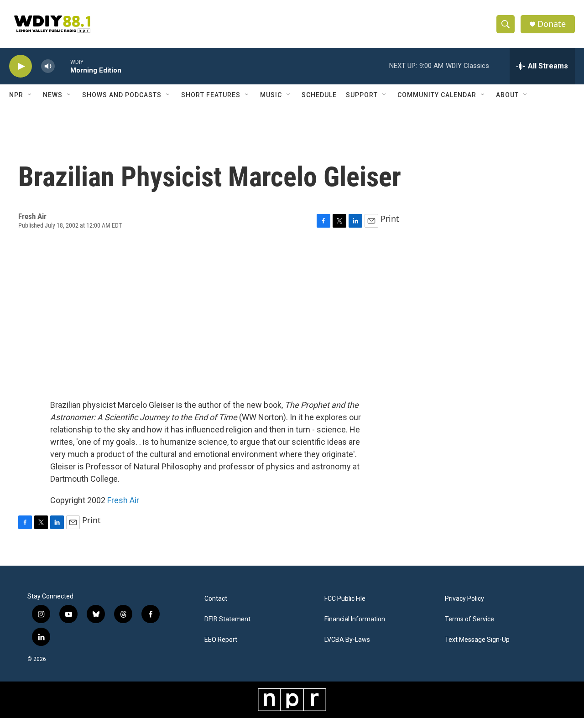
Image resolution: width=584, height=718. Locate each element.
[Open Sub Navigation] (30, 95)
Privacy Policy (464, 598)
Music (271, 95)
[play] (20, 66)
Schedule (319, 95)
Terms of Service (469, 619)
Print (390, 218)
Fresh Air (123, 500)
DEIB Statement (227, 619)
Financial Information (354, 619)
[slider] (62, 66)
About (507, 95)
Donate (551, 24)
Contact (215, 598)
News (53, 95)
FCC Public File (344, 598)
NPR (16, 95)
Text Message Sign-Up (477, 639)
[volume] (48, 66)
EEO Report (220, 639)
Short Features (210, 95)
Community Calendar (436, 95)
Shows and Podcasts (122, 95)
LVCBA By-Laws (347, 639)
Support (362, 95)
